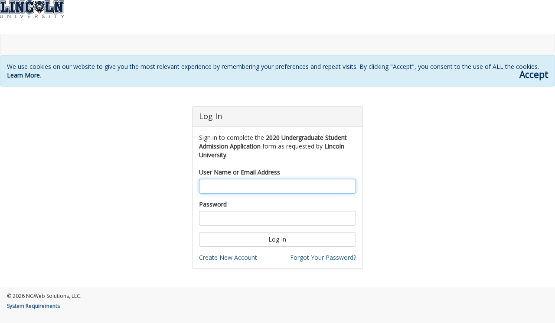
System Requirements (33, 306)
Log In (277, 239)
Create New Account (228, 257)
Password (213, 204)
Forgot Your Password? (323, 257)
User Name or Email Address (239, 172)
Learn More (23, 75)
